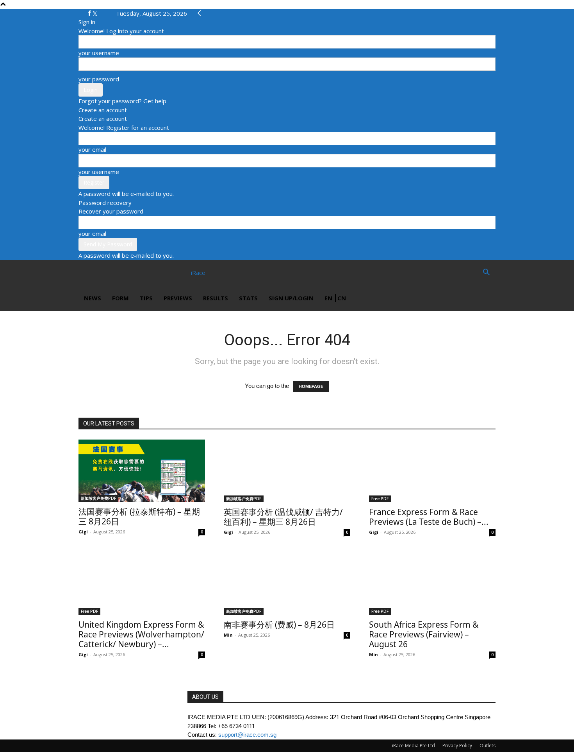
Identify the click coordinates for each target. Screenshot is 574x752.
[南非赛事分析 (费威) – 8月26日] (287, 583)
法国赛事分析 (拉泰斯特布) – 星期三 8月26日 (139, 516)
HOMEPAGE (311, 386)
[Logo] (106, 272)
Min (228, 635)
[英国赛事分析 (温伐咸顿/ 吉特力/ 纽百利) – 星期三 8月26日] (287, 471)
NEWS (92, 298)
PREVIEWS (178, 298)
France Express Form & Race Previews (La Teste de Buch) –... (428, 516)
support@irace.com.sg (247, 734)
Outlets (488, 745)
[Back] (199, 13)
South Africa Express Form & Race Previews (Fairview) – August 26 (423, 634)
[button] (486, 273)
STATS (248, 298)
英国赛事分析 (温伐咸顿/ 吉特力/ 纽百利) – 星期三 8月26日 (283, 516)
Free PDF (380, 498)
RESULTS (215, 298)
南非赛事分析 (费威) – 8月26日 (279, 624)
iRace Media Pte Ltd (413, 745)
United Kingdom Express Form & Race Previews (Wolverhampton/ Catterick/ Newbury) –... (141, 634)
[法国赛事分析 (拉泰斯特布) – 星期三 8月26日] (141, 471)
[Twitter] (95, 13)
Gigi (83, 532)
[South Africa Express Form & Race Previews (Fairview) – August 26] (432, 583)
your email (92, 149)
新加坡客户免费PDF (98, 498)
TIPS (146, 298)
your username (98, 53)
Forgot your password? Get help (122, 101)
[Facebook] (90, 13)
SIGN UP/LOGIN (291, 298)
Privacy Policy (457, 745)
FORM (120, 298)
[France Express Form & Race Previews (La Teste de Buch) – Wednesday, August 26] (432, 471)
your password (98, 79)
